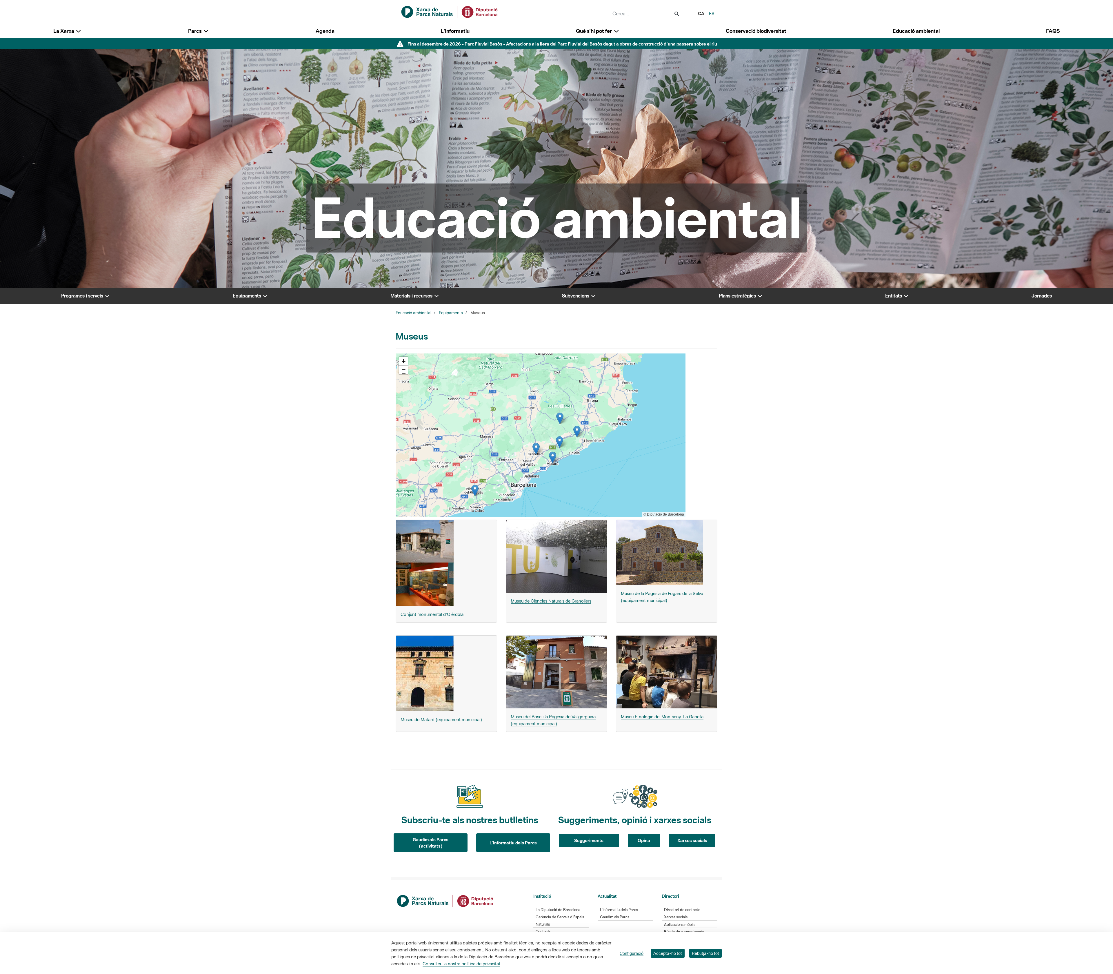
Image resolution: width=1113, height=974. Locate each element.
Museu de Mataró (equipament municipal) (441, 719)
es (711, 13)
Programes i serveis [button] (82, 296)
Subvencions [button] (576, 296)
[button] (475, 490)
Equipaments (451, 312)
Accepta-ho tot (667, 953)
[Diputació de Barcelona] (445, 900)
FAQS (1053, 31)
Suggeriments (588, 840)
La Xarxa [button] (64, 31)
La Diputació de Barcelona (558, 909)
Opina (644, 840)
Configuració (631, 953)
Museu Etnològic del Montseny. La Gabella (662, 716)
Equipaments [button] (247, 296)
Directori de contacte (682, 909)
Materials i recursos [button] (412, 296)
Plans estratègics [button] (738, 296)
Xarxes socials (692, 840)
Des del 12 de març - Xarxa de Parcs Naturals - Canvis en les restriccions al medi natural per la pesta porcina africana (562, 44)
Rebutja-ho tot (705, 953)
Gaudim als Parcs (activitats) (430, 843)
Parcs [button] (195, 31)
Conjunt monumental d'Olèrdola (432, 614)
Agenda (325, 31)
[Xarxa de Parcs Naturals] (450, 11)
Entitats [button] (894, 296)
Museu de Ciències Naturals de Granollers (551, 601)
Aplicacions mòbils (679, 924)
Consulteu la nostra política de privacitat (461, 963)
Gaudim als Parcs (614, 917)
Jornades (1042, 296)
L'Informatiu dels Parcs (513, 843)
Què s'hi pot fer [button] (594, 31)
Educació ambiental (916, 31)
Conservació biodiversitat (756, 31)
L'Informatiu (455, 31)
